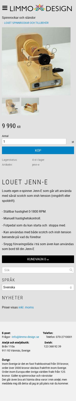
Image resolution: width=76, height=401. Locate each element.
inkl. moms (26, 307)
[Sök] (71, 270)
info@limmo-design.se (25, 337)
